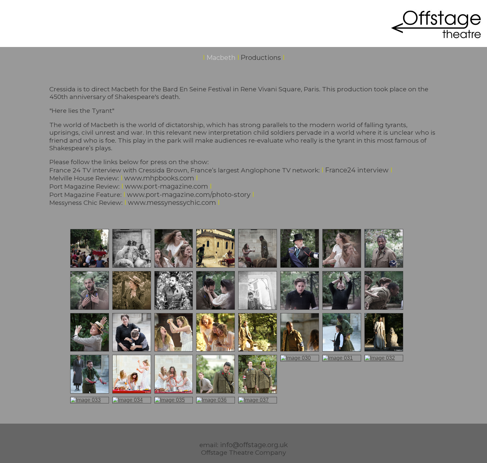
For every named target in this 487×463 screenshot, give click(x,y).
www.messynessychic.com (172, 203)
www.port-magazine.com (166, 186)
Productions (261, 58)
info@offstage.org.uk (254, 445)
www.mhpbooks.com (157, 178)
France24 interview (356, 170)
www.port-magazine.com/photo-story (187, 195)
